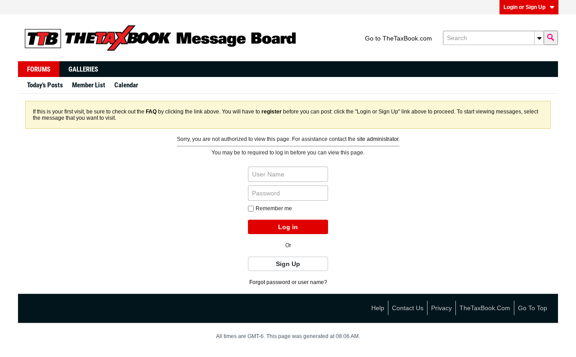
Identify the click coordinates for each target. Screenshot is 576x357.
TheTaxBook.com (484, 308)
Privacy (441, 308)
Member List (88, 85)
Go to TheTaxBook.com (398, 38)
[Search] (551, 38)
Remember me (274, 208)
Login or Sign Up (524, 7)
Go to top (532, 308)
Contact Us (407, 308)
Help (377, 308)
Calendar (126, 85)
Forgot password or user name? (288, 282)
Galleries (83, 69)
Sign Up (288, 263)
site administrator (377, 139)
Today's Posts (45, 85)
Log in (288, 226)
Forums (38, 69)
